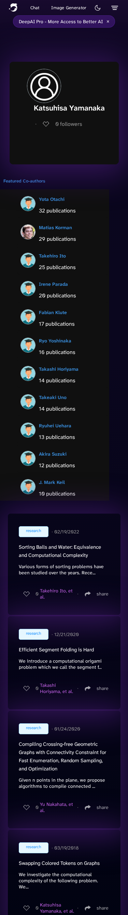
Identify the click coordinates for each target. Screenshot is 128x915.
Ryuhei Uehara (55, 426)
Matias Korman (55, 227)
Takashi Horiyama (59, 369)
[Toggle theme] (97, 7)
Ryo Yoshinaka (55, 341)
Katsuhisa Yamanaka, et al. (57, 908)
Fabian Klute (53, 312)
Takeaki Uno (53, 397)
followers (68, 124)
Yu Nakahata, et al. (56, 807)
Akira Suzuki (53, 454)
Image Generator (68, 8)
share (103, 594)
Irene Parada (53, 284)
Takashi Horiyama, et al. (56, 688)
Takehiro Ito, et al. (56, 594)
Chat (35, 8)
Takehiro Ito (52, 256)
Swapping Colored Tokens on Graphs (59, 863)
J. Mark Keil (52, 482)
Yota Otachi (52, 199)
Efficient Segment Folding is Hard (56, 649)
